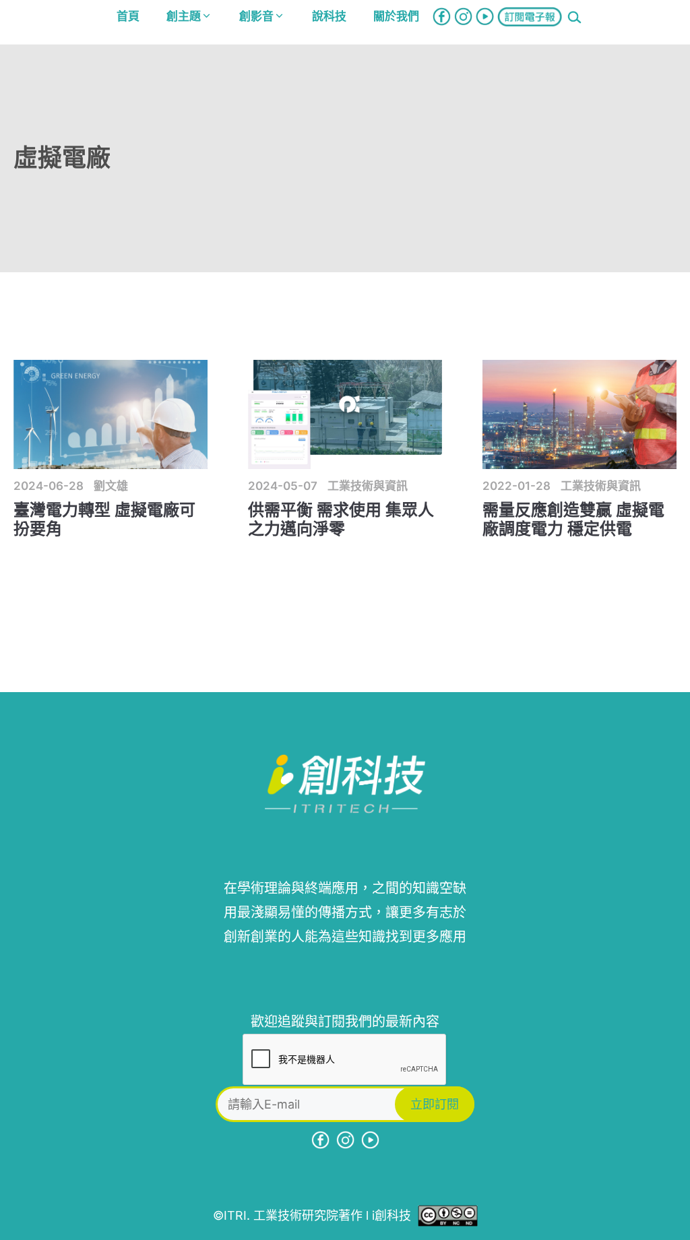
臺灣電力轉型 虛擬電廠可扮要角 (104, 519)
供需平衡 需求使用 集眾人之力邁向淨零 (341, 519)
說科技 (329, 16)
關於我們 (396, 16)
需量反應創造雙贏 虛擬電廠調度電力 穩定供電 (573, 519)
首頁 (128, 16)
